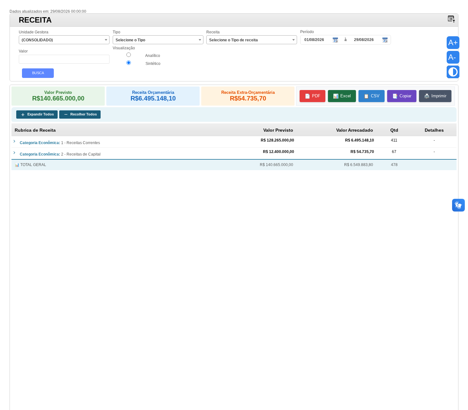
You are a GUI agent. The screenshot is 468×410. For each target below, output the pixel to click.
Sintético (152, 63)
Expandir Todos (37, 114)
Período (307, 32)
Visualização (124, 48)
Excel (342, 96)
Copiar (401, 96)
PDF (312, 96)
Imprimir (435, 96)
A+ (453, 42)
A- (452, 57)
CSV (371, 96)
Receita (213, 32)
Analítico (152, 55)
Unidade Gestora (33, 32)
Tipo (116, 32)
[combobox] (64, 39)
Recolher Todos (80, 114)
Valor (23, 51)
